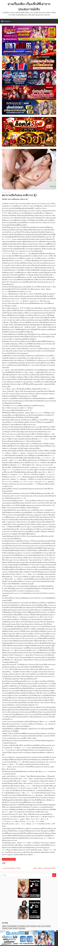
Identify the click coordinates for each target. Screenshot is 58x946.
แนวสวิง (10, 928)
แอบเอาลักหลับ (22, 928)
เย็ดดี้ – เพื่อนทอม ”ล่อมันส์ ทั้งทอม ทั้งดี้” (44, 868)
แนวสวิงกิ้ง (15, 928)
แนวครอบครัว (33, 926)
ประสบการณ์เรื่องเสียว (12, 926)
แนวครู (38, 926)
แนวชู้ (3, 863)
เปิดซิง (27, 926)
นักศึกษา (4, 926)
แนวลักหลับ (4, 928)
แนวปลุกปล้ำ (47, 926)
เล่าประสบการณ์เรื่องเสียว (9, 859)
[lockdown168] (29, 938)
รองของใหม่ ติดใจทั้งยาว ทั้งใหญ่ (12, 868)
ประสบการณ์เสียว (21, 926)
